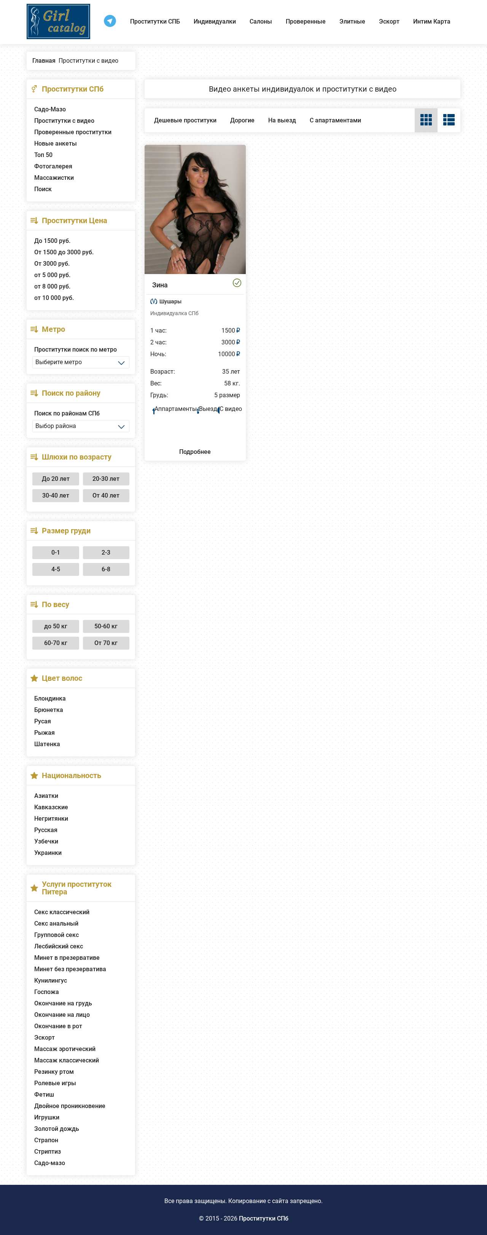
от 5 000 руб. (52, 275)
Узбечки (46, 841)
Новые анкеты (55, 143)
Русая (42, 721)
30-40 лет (55, 495)
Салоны (261, 21)
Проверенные (306, 21)
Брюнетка (48, 709)
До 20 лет (56, 478)
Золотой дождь (56, 1128)
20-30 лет (105, 478)
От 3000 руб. (52, 263)
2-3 (106, 552)
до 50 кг (55, 626)
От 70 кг (106, 643)
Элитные (352, 21)
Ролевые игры (55, 1083)
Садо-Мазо (50, 109)
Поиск (43, 189)
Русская (45, 830)
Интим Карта (431, 21)
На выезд (282, 120)
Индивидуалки (215, 21)
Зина (160, 285)
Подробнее (195, 451)
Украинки (48, 852)
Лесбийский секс (58, 946)
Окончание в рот (58, 1026)
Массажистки (54, 177)
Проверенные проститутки (72, 132)
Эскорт (389, 21)
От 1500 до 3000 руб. (64, 252)
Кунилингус (50, 980)
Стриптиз (47, 1151)
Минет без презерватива (70, 969)
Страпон (46, 1140)
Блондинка (50, 698)
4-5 (55, 569)
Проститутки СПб (263, 1218)
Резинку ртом (54, 1071)
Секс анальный (56, 923)
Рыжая (44, 732)
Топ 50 (43, 155)
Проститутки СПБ (155, 21)
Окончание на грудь (63, 1003)
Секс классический (61, 912)
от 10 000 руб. (54, 297)
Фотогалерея (53, 166)
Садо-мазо (49, 1163)
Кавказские (51, 807)
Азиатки (46, 795)
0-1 (55, 552)
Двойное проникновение (69, 1106)
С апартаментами (335, 120)
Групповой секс (56, 935)
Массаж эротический (64, 1049)
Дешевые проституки (185, 120)
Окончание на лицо (62, 1014)
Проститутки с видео (64, 120)
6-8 (106, 569)
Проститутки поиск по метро (75, 349)
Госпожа (46, 992)
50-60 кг (106, 626)
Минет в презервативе (67, 957)
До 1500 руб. (52, 240)
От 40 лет (105, 495)
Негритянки (51, 818)
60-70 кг (55, 643)
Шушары (170, 301)
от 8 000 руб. (52, 286)
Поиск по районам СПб (67, 413)
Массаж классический (66, 1060)
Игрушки (46, 1117)
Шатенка (47, 744)
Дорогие (242, 120)
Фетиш (44, 1094)
